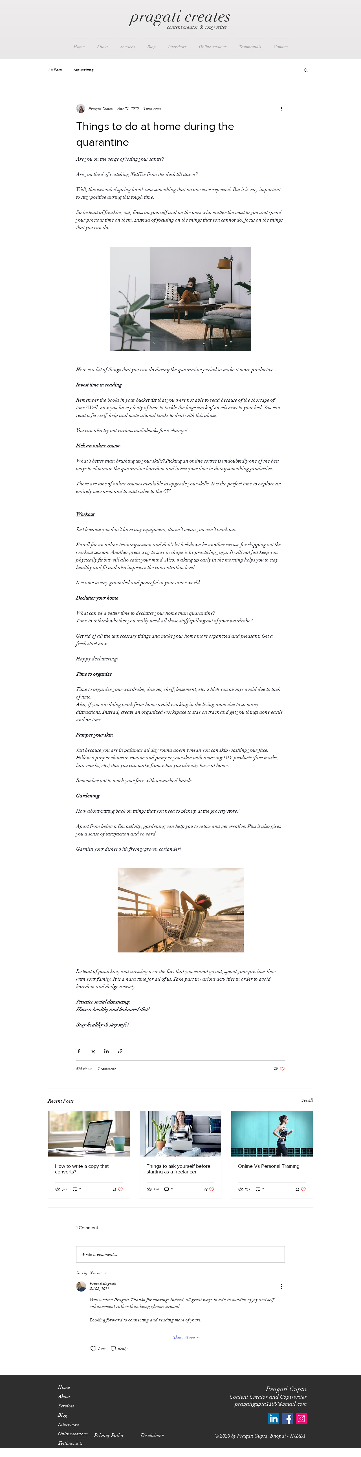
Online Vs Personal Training (269, 1166)
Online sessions (73, 1434)
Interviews (68, 1424)
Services (66, 1406)
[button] (306, 70)
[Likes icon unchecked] (93, 1348)
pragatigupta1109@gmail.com (271, 1403)
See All (307, 1100)
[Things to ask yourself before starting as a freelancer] (180, 1134)
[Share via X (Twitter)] (92, 1051)
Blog (62, 1415)
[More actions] (281, 108)
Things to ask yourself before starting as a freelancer (178, 1169)
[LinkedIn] (273, 1418)
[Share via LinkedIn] (106, 1051)
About (64, 1396)
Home (64, 1387)
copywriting (83, 69)
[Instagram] (301, 1418)
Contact (65, 1452)
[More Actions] (281, 1286)
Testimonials (70, 1443)
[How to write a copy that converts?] (89, 1134)
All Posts (55, 69)
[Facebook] (287, 1418)
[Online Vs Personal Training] (272, 1134)
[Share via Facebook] (79, 1051)
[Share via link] (120, 1051)
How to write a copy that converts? (82, 1169)
